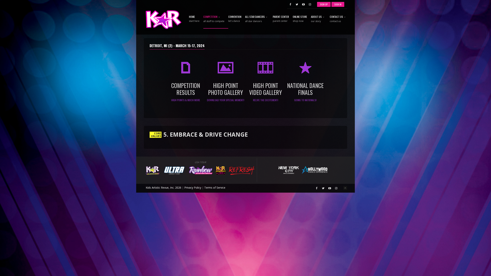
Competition (213, 19)
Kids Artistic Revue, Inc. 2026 (163, 187)
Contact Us (336, 19)
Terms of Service (214, 187)
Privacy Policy (192, 187)
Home (194, 19)
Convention (234, 19)
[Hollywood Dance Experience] (315, 169)
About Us (316, 19)
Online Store (300, 19)
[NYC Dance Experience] (288, 169)
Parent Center (281, 19)
